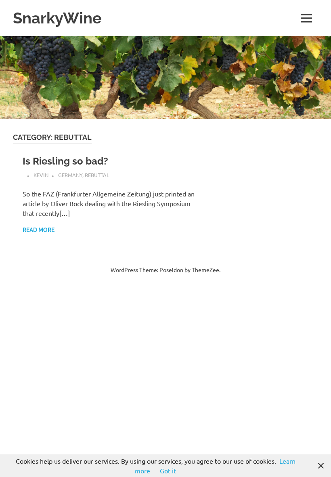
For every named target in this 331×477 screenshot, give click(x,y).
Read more (38, 230)
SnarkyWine (57, 18)
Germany (70, 174)
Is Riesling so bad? (65, 161)
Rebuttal (97, 174)
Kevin (41, 174)
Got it (168, 470)
